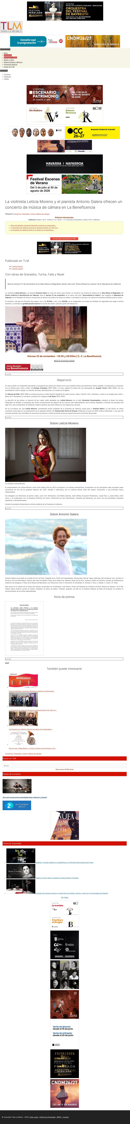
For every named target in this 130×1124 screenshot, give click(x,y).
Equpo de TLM (9, 67)
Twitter (6, 79)
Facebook (7, 77)
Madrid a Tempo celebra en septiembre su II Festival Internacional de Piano (64, 862)
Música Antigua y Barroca (13, 62)
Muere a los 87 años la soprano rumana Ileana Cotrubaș (57, 878)
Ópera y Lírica (9, 60)
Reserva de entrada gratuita (64, 361)
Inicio (6, 53)
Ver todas (64, 897)
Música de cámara (42, 214)
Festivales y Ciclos (10, 58)
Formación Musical (10, 64)
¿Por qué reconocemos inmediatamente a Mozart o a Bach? (25, 797)
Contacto (7, 74)
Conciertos (8, 55)
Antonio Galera (17, 269)
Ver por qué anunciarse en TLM (64, 239)
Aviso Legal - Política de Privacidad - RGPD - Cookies (49, 1117)
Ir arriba (8, 374)
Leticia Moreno (17, 266)
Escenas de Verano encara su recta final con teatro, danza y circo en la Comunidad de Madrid (72, 893)
